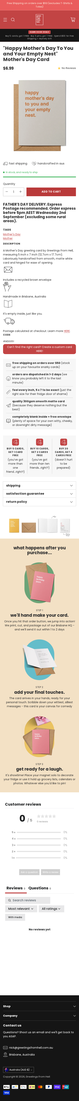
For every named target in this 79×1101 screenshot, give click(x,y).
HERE (67, 331)
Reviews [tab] (16, 888)
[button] (39, 832)
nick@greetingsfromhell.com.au (31, 1048)
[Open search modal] (13, 19)
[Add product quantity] (20, 192)
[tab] (40, 888)
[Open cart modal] (73, 19)
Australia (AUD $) (19, 1069)
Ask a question (29, 872)
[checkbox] (15, 917)
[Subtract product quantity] (6, 192)
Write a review (50, 872)
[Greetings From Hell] (39, 19)
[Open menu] (5, 19)
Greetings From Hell (38, 1076)
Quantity (9, 184)
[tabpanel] (39, 934)
